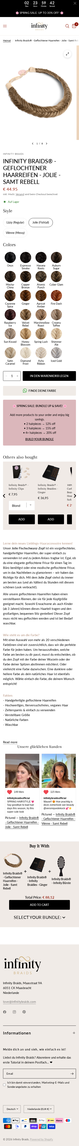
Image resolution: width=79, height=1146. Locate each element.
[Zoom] (67, 54)
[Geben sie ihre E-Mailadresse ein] (72, 1073)
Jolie (35, 222)
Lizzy (9, 222)
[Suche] (67, 26)
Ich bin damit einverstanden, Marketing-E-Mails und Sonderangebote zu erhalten (38, 1084)
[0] (73, 26)
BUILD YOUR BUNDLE (39, 439)
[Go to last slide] (4, 496)
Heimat (7, 40)
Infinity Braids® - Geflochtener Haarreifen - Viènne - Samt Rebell (58, 819)
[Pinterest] (26, 1011)
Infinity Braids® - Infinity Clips (18, 486)
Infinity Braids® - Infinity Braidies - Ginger (48, 488)
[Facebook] (7, 1011)
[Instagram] (17, 1011)
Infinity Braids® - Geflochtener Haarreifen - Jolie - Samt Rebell (22, 822)
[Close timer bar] (75, 3)
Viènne (10, 232)
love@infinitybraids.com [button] (19, 1001)
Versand (20, 194)
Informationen (17, 1032)
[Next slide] (75, 496)
